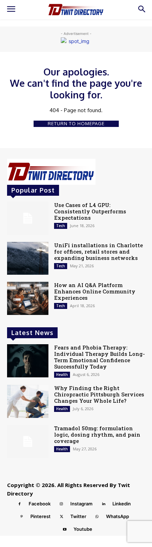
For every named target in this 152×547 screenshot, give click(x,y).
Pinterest (40, 516)
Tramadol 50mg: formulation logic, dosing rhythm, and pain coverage (97, 434)
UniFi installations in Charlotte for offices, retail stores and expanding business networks (98, 251)
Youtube (83, 529)
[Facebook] (19, 504)
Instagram (81, 503)
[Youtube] (64, 529)
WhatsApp (117, 516)
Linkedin (121, 503)
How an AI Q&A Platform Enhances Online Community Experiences (94, 291)
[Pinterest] (21, 516)
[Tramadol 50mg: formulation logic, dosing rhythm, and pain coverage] (27, 441)
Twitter (78, 516)
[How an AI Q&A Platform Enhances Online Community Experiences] (27, 298)
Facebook (40, 503)
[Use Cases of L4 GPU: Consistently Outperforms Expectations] (27, 218)
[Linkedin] (103, 504)
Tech (60, 225)
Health (62, 374)
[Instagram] (61, 504)
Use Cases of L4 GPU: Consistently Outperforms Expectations (90, 211)
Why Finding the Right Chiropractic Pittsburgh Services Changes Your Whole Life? (99, 394)
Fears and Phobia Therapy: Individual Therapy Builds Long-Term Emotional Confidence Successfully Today (99, 357)
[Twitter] (61, 516)
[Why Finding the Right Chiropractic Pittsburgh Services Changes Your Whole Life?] (27, 401)
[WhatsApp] (97, 516)
